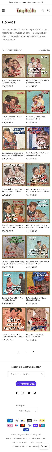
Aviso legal (37, 446)
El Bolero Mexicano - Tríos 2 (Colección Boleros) (36, 118)
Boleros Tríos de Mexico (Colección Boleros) (34, 335)
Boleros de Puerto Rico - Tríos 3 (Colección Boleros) (37, 263)
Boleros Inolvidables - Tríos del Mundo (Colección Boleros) (13, 190)
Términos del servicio (20, 442)
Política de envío (36, 442)
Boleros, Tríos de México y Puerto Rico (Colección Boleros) (13, 335)
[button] (3, 10)
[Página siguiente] (33, 352)
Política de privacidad (39, 438)
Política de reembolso (21, 438)
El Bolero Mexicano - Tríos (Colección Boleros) (11, 81)
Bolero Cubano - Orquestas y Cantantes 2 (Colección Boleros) (38, 226)
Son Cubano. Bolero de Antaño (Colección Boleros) (37, 154)
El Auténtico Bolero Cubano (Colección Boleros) (36, 299)
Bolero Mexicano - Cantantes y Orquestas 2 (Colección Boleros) (13, 263)
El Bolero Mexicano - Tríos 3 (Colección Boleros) (12, 118)
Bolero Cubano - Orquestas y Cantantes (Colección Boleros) (13, 154)
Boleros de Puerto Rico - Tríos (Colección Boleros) (12, 299)
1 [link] (18, 351)
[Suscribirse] (41, 374)
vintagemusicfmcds (24, 435)
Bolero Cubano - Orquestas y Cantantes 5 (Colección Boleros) (13, 226)
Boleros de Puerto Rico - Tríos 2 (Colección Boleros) (37, 81)
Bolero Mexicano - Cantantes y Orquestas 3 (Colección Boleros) (38, 190)
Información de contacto (22, 446)
